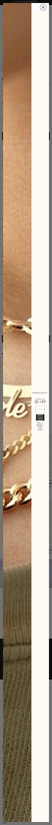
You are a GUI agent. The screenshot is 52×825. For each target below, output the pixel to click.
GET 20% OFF (40, 417)
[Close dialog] (43, 7)
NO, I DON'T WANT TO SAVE (40, 425)
